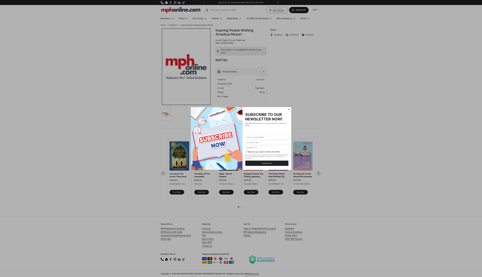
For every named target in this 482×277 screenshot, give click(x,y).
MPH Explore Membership (255, 232)
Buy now (176, 192)
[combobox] (234, 10)
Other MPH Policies (293, 239)
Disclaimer (289, 228)
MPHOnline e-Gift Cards (171, 232)
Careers (247, 235)
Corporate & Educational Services (176, 235)
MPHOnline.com (252, 273)
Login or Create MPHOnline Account (260, 228)
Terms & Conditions (294, 232)
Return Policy (208, 239)
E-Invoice (206, 228)
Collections (173, 25)
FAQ (204, 235)
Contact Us (207, 246)
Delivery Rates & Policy (212, 232)
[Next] (318, 173)
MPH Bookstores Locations (173, 228)
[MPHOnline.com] (181, 10)
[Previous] (163, 173)
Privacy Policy (291, 235)
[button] (299, 10)
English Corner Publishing (234, 40)
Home (163, 25)
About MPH (207, 242)
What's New (166, 239)
